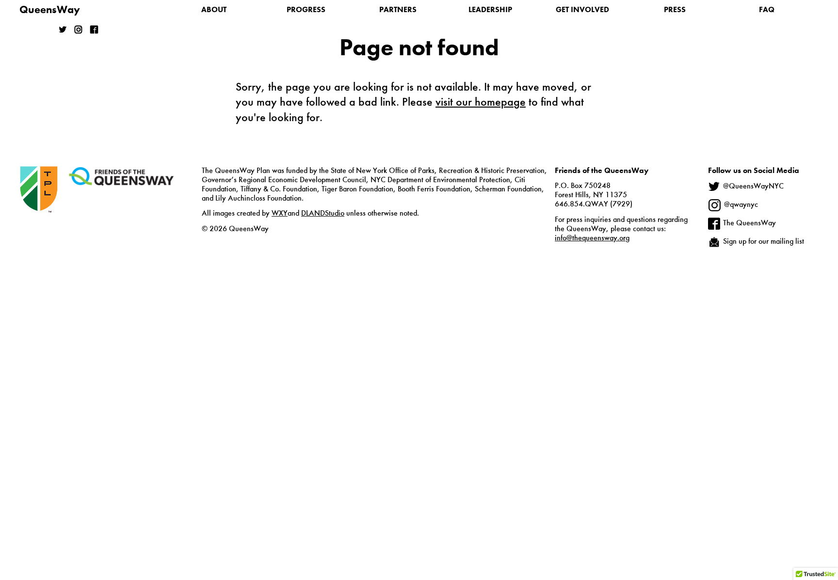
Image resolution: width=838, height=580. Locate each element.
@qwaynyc (741, 204)
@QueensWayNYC (753, 186)
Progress (306, 9)
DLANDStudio (322, 213)
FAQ (766, 9)
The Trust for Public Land (38, 204)
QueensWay (49, 9)
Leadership (490, 9)
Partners (398, 9)
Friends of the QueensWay (121, 176)
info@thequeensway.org (592, 237)
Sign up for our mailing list (763, 241)
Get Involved (582, 9)
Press (675, 9)
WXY (280, 213)
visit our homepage (480, 101)
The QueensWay (749, 222)
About (213, 9)
